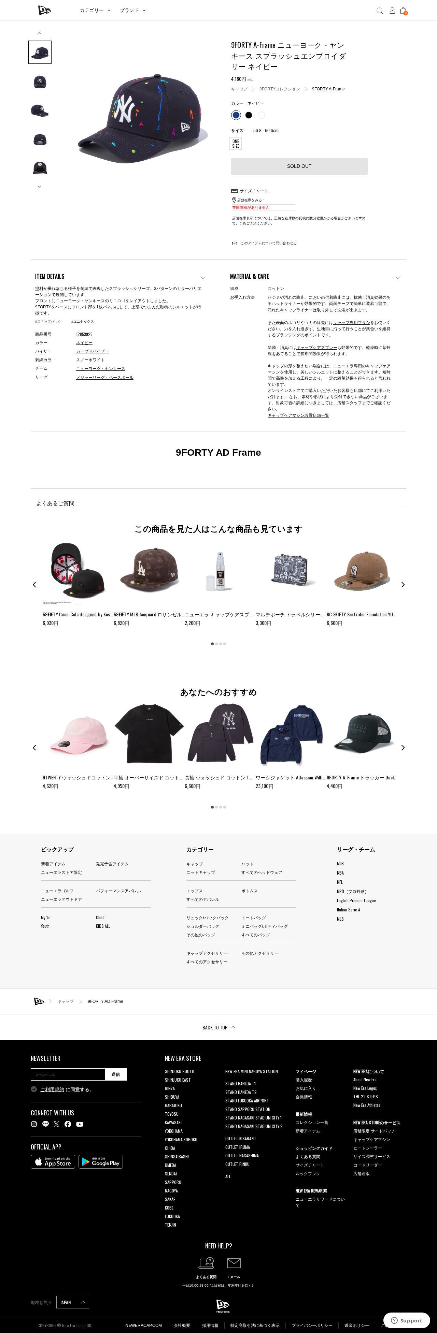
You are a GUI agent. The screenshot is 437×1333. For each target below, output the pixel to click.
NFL (340, 882)
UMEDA (170, 1165)
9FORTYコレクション (279, 88)
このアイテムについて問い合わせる (268, 243)
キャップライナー (296, 309)
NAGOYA (171, 1190)
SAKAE (170, 1199)
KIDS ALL (103, 926)
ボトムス (249, 890)
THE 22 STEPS (365, 1096)
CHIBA (170, 1148)
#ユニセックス (82, 321)
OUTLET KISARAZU (240, 1138)
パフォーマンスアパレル (118, 890)
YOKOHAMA (174, 1131)
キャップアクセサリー (206, 953)
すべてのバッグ (255, 934)
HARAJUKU (173, 1105)
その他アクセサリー (259, 953)
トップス (194, 890)
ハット (247, 863)
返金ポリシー (356, 1325)
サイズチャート (310, 1165)
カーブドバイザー (92, 351)
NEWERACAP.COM (143, 1325)
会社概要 (182, 1325)
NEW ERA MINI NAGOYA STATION (251, 1071)
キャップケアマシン (371, 1139)
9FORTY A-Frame (328, 88)
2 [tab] (216, 644)
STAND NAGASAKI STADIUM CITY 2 (254, 1126)
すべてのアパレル (202, 899)
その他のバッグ (200, 934)
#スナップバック (48, 321)
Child (100, 917)
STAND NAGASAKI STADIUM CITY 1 (253, 1117)
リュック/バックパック (207, 917)
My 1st (46, 917)
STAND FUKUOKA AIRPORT (247, 1100)
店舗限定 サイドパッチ (374, 1130)
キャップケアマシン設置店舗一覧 (298, 415)
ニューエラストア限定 (61, 872)
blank (229, 1080)
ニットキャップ (200, 872)
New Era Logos (365, 1088)
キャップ (239, 88)
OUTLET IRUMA (237, 1147)
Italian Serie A (348, 909)
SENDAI (171, 1173)
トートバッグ (253, 917)
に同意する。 (67, 1089)
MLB (340, 863)
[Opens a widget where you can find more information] (406, 1321)
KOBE (169, 1208)
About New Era (365, 1079)
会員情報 (304, 1096)
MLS (340, 919)
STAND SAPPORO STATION (247, 1109)
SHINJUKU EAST (178, 1080)
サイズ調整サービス (371, 1156)
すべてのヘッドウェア (261, 872)
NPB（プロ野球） (353, 891)
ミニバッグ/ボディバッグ (264, 926)
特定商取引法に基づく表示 (255, 1325)
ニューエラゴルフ (57, 890)
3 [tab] (220, 644)
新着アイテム (53, 863)
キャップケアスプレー (316, 347)
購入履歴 (304, 1079)
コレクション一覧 (312, 1122)
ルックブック (308, 1173)
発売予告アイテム (112, 863)
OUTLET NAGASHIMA (242, 1155)
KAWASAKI (173, 1122)
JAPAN (66, 1302)
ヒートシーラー (367, 1148)
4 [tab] (224, 644)
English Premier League (356, 900)
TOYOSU (172, 1114)
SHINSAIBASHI (177, 1156)
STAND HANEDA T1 (240, 1083)
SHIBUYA (172, 1097)
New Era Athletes (366, 1105)
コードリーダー (367, 1165)
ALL (228, 1176)
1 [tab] (212, 644)
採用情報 (210, 1325)
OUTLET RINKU (237, 1164)
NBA (340, 873)
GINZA (170, 1088)
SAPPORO (173, 1182)
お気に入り (306, 1088)
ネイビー (84, 342)
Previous (40, 35)
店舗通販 (361, 1173)
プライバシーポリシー (312, 1325)
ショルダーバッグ (202, 926)
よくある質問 (308, 1156)
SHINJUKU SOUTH (179, 1071)
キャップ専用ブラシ (351, 322)
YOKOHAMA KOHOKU (181, 1139)
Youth (45, 926)
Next (40, 183)
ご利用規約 (52, 1089)
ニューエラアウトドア (61, 899)
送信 (116, 1074)
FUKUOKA (172, 1216)
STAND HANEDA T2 (241, 1092)
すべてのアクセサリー (206, 961)
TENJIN (170, 1225)
